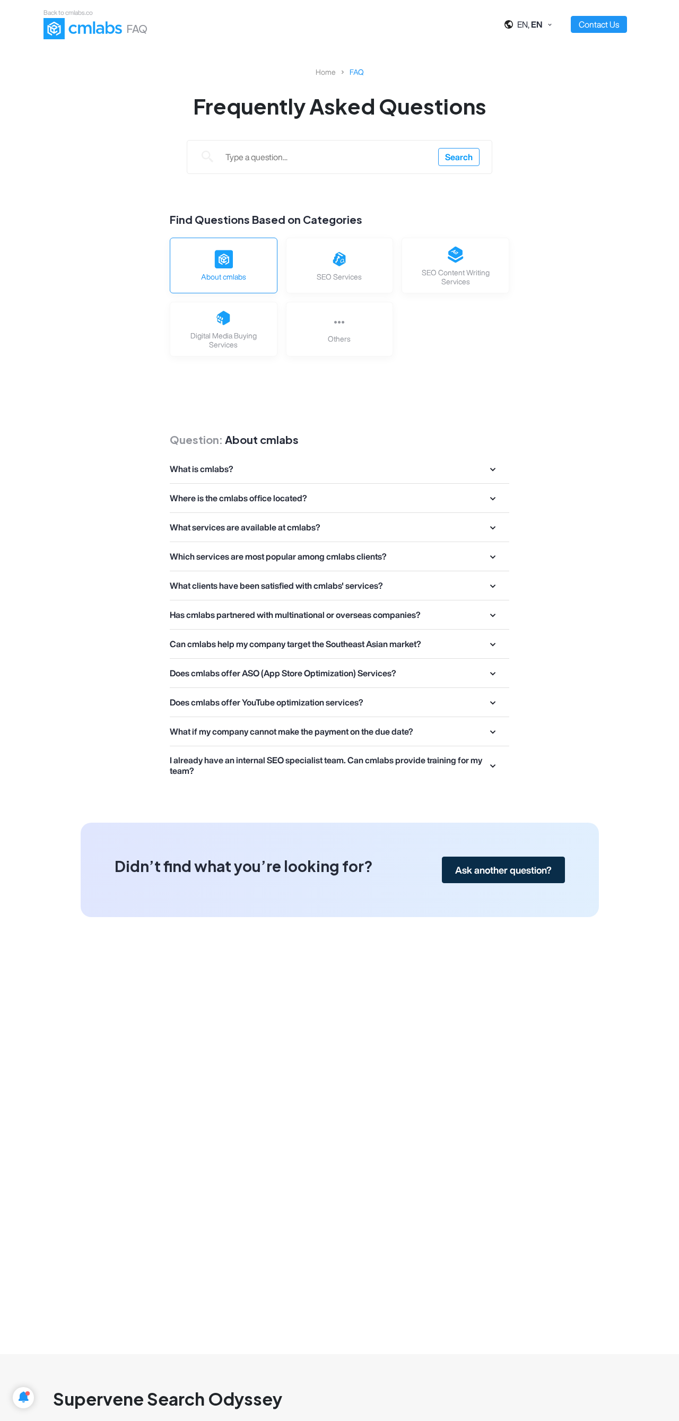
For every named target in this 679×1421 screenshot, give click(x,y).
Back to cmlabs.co (68, 12)
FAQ (357, 72)
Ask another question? (503, 870)
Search (459, 157)
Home (326, 72)
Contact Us (599, 24)
